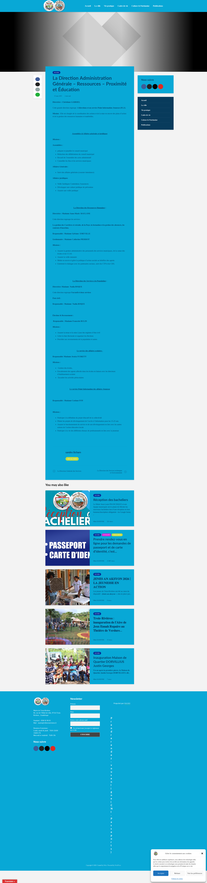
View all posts (72, 459)
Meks (105, 865)
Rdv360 (127, 703)
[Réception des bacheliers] (67, 508)
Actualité (106, 534)
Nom (72, 712)
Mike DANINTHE (98, 521)
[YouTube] (160, 86)
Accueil (88, 6)
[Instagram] (155, 86)
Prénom (73, 704)
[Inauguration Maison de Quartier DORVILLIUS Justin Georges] (67, 666)
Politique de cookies (177, 879)
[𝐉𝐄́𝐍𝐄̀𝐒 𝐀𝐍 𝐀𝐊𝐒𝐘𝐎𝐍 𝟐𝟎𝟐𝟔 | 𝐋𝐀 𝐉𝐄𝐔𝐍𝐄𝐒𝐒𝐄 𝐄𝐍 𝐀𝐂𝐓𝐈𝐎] (67, 587)
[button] (202, 853)
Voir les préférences (194, 873)
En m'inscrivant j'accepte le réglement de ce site (84, 729)
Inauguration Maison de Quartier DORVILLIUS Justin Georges (109, 662)
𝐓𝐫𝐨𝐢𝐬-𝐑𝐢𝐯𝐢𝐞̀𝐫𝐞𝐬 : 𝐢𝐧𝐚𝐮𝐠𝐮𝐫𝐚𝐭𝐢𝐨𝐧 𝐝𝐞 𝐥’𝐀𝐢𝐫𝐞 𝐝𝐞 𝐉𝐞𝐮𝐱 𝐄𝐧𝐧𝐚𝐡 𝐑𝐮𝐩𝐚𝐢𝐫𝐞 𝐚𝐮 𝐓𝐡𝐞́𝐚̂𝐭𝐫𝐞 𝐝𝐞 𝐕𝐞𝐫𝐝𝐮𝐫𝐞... (109, 624)
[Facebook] (143, 86)
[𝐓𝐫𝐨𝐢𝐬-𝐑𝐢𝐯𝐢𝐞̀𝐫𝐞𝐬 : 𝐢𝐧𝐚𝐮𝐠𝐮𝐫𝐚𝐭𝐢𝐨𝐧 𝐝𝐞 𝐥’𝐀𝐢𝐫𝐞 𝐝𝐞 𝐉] (67, 627)
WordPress (118, 865)
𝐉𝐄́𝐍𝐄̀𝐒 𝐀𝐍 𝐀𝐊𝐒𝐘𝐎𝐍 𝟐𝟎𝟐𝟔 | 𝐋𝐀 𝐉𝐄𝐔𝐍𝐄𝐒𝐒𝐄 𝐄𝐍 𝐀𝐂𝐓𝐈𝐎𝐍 (112, 583)
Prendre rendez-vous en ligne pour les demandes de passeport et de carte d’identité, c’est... (112, 545)
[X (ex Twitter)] (149, 86)
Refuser (177, 873)
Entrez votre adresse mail (78, 720)
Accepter (161, 873)
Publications (117, 534)
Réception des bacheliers (110, 500)
